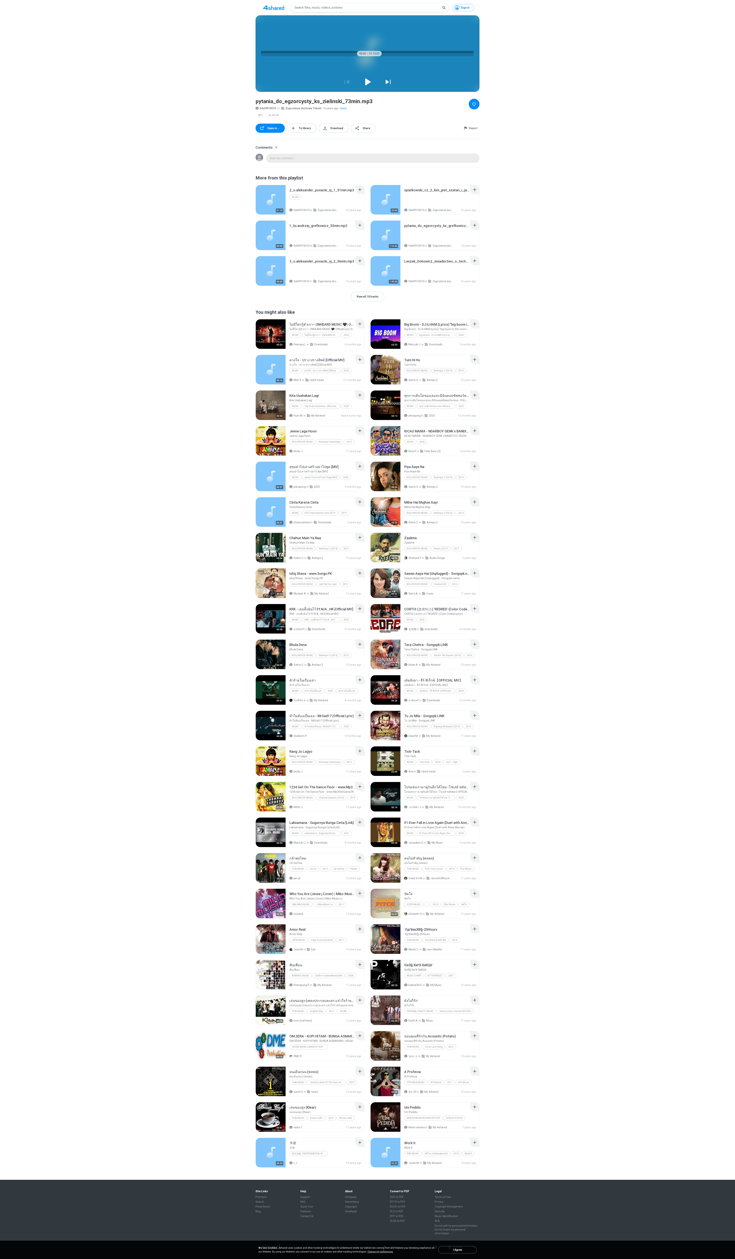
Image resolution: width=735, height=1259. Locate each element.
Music (295, 335)
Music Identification (446, 1216)
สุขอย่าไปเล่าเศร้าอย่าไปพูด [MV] (321, 477)
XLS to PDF (396, 1211)
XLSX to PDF (397, 1220)
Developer (351, 1211)
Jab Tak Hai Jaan (328, 584)
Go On (313, 869)
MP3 (260, 115)
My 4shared (318, 415)
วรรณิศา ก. (414, 807)
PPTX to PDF (397, 1201)
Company (351, 1197)
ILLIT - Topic (452, 762)
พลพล (314, 1091)
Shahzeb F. (414, 557)
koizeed (298, 913)
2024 (437, 762)
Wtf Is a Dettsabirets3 (436, 1153)
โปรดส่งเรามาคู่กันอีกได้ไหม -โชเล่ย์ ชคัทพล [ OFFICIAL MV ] (437, 797)
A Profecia (435, 1082)
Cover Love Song (434, 1046)
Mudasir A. (300, 593)
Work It (468, 1153)
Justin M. (413, 1162)
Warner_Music (300, 975)
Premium (261, 1197)
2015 (468, 726)
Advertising (352, 1201)
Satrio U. (413, 380)
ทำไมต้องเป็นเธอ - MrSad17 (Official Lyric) (322, 726)
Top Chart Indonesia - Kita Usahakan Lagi (322, 406)
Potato (353, 869)
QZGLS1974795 (454, 1118)
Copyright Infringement (449, 1206)
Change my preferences (380, 1251)
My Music (437, 842)
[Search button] (443, 7)
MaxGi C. (413, 949)
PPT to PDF (396, 1216)
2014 (454, 584)
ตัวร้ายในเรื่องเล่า (313, 691)
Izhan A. (413, 664)
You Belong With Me (435, 940)
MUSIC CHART (414, 975)
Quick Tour (306, 1206)
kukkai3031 (415, 985)
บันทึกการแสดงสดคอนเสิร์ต (328, 975)
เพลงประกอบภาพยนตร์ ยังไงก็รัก (455, 1011)
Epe (313, 949)
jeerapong (414, 415)
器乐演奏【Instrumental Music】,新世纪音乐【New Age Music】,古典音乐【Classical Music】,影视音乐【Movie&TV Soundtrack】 (310, 1153)
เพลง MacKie (434, 949)
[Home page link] (273, 7)
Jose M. (298, 949)
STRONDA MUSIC (416, 1082)
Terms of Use (443, 1197)
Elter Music (414, 904)
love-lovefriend (303, 1020)
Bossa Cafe (316, 1118)
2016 (469, 655)
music (430, 593)
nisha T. (298, 1127)
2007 (451, 975)
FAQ (302, 1201)
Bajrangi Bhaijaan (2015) (447, 726)
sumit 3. (298, 1091)
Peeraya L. (300, 344)
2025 (346, 370)
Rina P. (412, 451)
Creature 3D (440, 584)
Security (440, 1211)
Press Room (263, 1206)
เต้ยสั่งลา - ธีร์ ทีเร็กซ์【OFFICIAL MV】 (437, 691)
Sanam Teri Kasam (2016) (447, 655)
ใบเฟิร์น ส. (300, 700)
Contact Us (307, 1216)
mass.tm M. (415, 878)
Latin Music (298, 940)
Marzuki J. (414, 344)
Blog (258, 1211)
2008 (351, 975)
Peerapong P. (302, 985)
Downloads (321, 344)
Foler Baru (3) (432, 451)
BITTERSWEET (435, 975)
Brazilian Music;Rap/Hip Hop (423, 1118)
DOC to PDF (397, 1197)
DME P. (298, 1056)
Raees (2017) (441, 548)
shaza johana (302, 522)
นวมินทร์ (299, 629)
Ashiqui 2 (432, 380)
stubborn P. (300, 735)
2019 (344, 513)
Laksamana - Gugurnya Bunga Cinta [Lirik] (322, 833)
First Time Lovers (434, 869)
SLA (437, 1220)
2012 (345, 584)
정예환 (412, 629)
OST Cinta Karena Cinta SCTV (320, 513)
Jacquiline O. (416, 842)
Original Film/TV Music (420, 1011)
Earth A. (413, 1020)
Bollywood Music (417, 370)
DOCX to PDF (397, 1206)
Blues (295, 197)
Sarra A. (413, 593)
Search (260, 1201)
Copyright (351, 1206)
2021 (346, 833)
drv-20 (412, 1091)
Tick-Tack (424, 762)
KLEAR (343, 1011)
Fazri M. (298, 415)
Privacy (439, 1201)
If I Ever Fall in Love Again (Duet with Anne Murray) (437, 833)
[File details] (271, 199)
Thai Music (298, 869)
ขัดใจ (464, 904)
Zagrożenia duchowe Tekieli (303, 108)
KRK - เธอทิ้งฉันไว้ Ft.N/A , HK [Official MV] (322, 619)
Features (305, 1211)
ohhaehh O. (415, 913)
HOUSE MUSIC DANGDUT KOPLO (309, 1046)
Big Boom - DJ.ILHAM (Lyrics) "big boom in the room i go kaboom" (437, 335)
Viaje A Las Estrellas (322, 940)
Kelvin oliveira (416, 1127)
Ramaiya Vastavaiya (330, 441)
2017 (456, 548)
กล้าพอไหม (339, 869)
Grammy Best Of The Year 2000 (327, 1082)
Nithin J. (298, 807)
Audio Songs (437, 557)
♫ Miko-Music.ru (324, 904)
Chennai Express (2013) (331, 797)
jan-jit (297, 878)
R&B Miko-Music (301, 904)
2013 (461, 370)
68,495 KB (273, 115)
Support (305, 1197)
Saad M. (413, 735)
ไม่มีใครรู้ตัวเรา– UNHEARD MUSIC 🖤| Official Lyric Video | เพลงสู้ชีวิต (322, 335)
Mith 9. (298, 380)
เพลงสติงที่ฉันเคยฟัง (441, 878)
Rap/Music (413, 1153)
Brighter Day (316, 1011)
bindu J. (298, 451)
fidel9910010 (268, 108)
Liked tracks (317, 380)
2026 (346, 335)
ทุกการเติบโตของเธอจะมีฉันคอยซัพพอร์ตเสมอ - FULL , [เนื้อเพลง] (437, 406)
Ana (410, 771)
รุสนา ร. (413, 1056)
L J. (296, 1162)
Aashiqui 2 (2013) (443, 370)
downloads (431, 629)
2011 (341, 904)
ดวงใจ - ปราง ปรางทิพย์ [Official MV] (322, 370)
